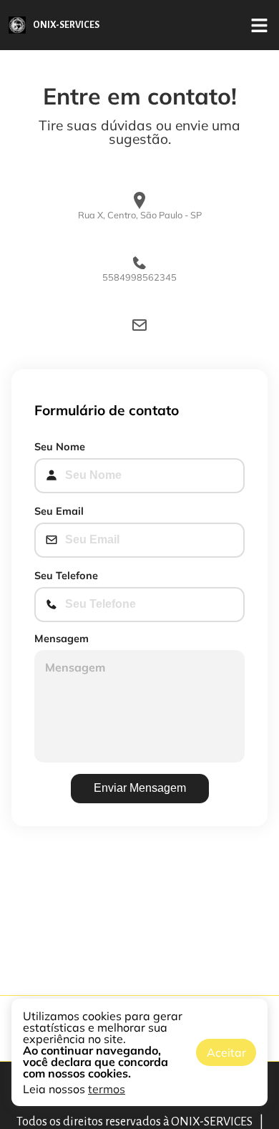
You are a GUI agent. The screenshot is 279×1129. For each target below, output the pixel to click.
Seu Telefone (66, 575)
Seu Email (59, 511)
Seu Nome (59, 446)
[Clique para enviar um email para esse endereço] (139, 326)
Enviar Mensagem (140, 788)
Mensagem (61, 639)
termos (106, 1089)
